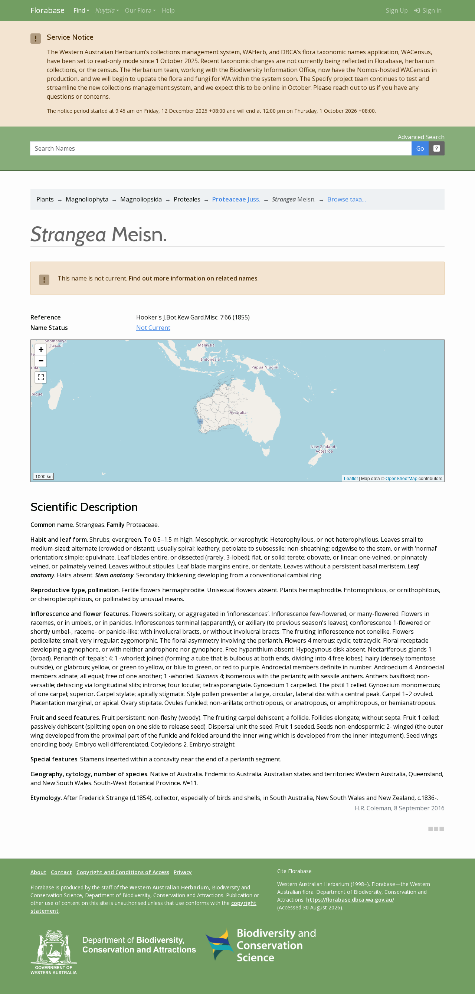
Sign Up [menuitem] (397, 10)
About (38, 872)
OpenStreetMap (401, 478)
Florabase (47, 10)
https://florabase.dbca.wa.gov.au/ (350, 899)
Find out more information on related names (193, 278)
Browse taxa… (346, 199)
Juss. (236, 199)
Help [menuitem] (168, 10)
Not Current (153, 328)
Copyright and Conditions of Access (122, 872)
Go (420, 148)
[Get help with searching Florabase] (437, 148)
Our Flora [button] (138, 10)
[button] (107, 10)
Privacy (183, 872)
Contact (61, 872)
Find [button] (79, 10)
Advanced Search (421, 137)
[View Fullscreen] (40, 377)
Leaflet (351, 478)
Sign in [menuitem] (431, 10)
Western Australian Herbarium (169, 887)
